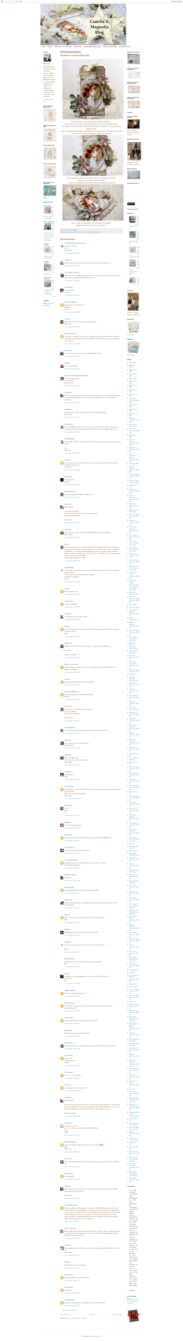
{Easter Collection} (132, 619)
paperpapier (68, 887)
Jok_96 (66, 740)
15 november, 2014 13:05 (72, 470)
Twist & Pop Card (138, 281)
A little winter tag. (53, 268)
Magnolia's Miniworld (132, 593)
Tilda (98, 232)
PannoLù (67, 805)
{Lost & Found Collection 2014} (134, 696)
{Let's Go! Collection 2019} (134, 1076)
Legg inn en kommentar (70, 1310)
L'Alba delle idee (69, 1205)
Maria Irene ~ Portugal (48, 278)
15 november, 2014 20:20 (72, 657)
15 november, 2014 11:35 (72, 417)
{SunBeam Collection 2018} (134, 719)
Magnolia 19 (133, 390)
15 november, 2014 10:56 (72, 402)
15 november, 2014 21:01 (72, 721)
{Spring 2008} (133, 1147)
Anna (66, 319)
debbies (66, 822)
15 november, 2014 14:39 (72, 523)
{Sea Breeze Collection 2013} (134, 780)
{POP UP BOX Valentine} (134, 1128)
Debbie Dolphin (69, 1142)
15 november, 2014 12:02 (72, 432)
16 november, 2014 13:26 (72, 880)
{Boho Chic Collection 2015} (134, 554)
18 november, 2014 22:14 (72, 1255)
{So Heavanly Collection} (133, 1139)
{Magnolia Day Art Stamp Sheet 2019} (134, 1099)
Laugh (131, 972)
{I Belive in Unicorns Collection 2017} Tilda (134, 1063)
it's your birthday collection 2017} (134, 990)
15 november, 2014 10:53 (72, 386)
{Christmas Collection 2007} (134, 684)
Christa (66, 614)
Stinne (66, 1186)
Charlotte (67, 900)
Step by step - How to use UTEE (63, 46)
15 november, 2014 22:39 (72, 748)
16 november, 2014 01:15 (72, 815)
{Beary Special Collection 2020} (134, 1011)
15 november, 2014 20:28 (72, 672)
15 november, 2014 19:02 (72, 619)
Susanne (67, 835)
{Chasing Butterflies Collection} (132, 678)
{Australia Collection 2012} (134, 858)
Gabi (65, 363)
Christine (67, 287)
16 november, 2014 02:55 (72, 841)
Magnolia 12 (133, 374)
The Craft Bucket (69, 860)
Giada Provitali (69, 875)
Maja (66, 929)
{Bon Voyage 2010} (133, 425)
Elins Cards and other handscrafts (75, 375)
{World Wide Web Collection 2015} (133, 959)
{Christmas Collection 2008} (134, 490)
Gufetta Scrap (68, 990)
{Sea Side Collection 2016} (134, 656)
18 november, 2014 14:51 (72, 1221)
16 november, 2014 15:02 (72, 908)
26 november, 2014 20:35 (72, 1306)
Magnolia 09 (133, 381)
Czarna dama (68, 727)
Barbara (67, 477)
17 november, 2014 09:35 (72, 1023)
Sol (65, 544)
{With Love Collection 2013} (134, 521)
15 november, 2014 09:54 (72, 312)
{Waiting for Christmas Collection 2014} (77, 232)
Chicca (66, 1085)
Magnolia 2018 (133, 980)
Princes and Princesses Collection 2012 (134, 528)
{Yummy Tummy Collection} (134, 481)
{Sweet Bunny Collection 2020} (134, 933)
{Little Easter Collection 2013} (134, 892)
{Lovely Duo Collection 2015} (134, 1092)
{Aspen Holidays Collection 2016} (134, 475)
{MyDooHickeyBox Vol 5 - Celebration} (134, 1114)
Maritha (66, 643)
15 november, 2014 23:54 (72, 779)
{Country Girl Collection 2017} (134, 809)
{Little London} (133, 753)
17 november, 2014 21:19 (72, 1065)
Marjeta (66, 942)
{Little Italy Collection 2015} (134, 898)
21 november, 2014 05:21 (72, 1293)
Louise (66, 460)
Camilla (47, 64)
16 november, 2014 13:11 (72, 868)
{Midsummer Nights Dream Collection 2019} (134, 1106)
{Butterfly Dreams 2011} (133, 504)
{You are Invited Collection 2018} (134, 786)
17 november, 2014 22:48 (72, 1116)
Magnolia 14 (93, 232)
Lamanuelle (68, 1300)
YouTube (131, 984)
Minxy (66, 1262)
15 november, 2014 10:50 (72, 356)
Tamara (66, 1123)
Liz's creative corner (70, 272)
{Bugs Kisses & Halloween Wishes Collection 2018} (134, 1025)
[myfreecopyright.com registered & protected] (133, 1303)
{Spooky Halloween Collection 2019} (134, 926)
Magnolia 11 (133, 365)
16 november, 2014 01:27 (72, 828)
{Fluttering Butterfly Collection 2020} (134, 816)
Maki (103, 223)
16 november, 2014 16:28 (72, 922)
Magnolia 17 (133, 405)
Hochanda (132, 850)
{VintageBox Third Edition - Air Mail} (133, 1173)
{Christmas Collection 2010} (134, 399)
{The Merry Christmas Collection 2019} (134, 1165)
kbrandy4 (67, 1030)
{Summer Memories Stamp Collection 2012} (134, 598)
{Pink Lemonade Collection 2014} (134, 768)
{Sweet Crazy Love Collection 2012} (134, 543)
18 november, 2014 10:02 (72, 1167)
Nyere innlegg (65, 1314)
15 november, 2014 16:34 (72, 607)
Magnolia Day (133, 792)
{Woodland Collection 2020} (134, 1179)
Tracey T (67, 350)
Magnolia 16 (133, 414)
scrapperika (68, 567)
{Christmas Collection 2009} (134, 429)
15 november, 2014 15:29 (72, 582)
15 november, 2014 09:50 (72, 295)
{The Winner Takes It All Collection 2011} (134, 663)
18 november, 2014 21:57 (72, 1238)
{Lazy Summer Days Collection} (134, 536)
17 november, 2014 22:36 (72, 1091)
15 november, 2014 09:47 (72, 280)
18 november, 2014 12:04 (72, 1198)
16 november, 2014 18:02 (72, 952)
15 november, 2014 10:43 (72, 344)
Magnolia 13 (133, 385)
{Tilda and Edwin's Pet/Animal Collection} (132, 645)
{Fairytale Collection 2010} (134, 448)
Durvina (67, 706)
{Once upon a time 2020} (133, 1124)
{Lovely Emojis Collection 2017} (134, 824)
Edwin (131, 378)
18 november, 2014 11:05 (72, 1179)
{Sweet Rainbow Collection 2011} (134, 515)
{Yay (130, 843)
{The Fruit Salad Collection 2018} (134, 939)
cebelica (66, 260)
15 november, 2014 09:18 (72, 266)
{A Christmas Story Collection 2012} (134, 549)
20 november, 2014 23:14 (72, 1280)
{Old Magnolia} (134, 1118)
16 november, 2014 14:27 (72, 893)
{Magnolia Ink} (133, 762)
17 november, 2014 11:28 (72, 1049)
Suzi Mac (67, 424)
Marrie (66, 504)
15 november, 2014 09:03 (72, 253)
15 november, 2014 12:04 (72, 453)
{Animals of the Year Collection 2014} (133, 568)
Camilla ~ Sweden (47, 262)
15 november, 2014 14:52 (72, 561)
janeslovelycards (69, 333)
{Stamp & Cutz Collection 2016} (134, 1152)
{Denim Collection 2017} (134, 865)
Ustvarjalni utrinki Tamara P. (73, 243)
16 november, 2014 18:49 (72, 967)
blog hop (131, 605)
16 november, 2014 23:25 (72, 1011)
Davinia (66, 392)
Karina (66, 1245)
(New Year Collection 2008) (134, 964)
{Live (130, 1089)
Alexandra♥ (68, 439)
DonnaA (67, 1159)
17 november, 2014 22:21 (72, 1078)
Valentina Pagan (69, 302)
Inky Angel (67, 786)
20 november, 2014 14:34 (72, 1268)
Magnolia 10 (133, 369)
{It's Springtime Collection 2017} (134, 1069)
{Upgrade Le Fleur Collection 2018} (134, 839)
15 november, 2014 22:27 (72, 733)
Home (43, 46)
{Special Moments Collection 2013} (134, 468)
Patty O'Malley (69, 491)
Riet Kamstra (68, 959)
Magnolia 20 (133, 485)
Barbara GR (68, 1003)
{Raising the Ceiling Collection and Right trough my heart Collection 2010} (134, 585)
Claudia (66, 772)
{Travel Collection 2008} (134, 946)
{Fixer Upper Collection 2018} (134, 1049)
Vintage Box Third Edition (133, 854)
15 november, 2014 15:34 (72, 594)
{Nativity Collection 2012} (134, 702)
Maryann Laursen (70, 664)
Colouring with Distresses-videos (92, 46)
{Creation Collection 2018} (134, 1034)
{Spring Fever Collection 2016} (134, 713)
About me (49, 46)
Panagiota (67, 1043)
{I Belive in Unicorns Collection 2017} (134, 624)
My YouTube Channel (124, 46)
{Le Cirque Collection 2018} (134, 886)
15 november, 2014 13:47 (72, 485)
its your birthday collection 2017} (134, 996)
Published (132, 463)
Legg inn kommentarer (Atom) (77, 1318)
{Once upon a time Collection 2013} (133, 638)
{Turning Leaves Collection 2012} (134, 561)
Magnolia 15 (133, 435)
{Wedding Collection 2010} (134, 419)
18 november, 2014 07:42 (72, 1135)
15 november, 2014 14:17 (72, 497)
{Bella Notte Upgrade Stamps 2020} (134, 1018)
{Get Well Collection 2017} (134, 690)
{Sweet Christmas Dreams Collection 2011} (134, 456)
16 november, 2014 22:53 (72, 996)
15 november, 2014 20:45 (72, 685)
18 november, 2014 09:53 (72, 1152)
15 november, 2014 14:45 (72, 537)
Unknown (67, 601)
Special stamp (133, 607)
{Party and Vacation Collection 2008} (134, 831)
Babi (97, 124)
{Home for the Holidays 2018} (134, 875)
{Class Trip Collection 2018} (134, 803)
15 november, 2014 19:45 (72, 636)
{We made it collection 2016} (134, 952)
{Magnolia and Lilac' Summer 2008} (133, 912)
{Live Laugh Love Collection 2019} (134, 905)
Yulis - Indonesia (49, 222)
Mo (65, 973)
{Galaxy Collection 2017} (134, 1055)
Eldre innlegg (118, 1314)
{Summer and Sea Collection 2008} (133, 1159)
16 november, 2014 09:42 (72, 853)
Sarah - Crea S (69, 1228)
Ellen (66, 626)
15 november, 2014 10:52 (72, 369)
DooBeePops (133, 970)
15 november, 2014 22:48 (72, 765)
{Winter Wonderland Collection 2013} (134, 497)
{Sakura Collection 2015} (134, 1132)
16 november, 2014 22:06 (72, 983)
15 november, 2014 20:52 (72, 699)
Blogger (98, 1336)
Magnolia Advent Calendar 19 (134, 670)
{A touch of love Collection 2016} (134, 1005)
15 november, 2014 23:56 (72, 798)
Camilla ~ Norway (47, 244)
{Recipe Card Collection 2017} (134, 774)
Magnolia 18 (133, 409)
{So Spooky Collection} (132, 709)
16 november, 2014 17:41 (72, 935)
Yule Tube (132, 986)
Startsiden (92, 1314)
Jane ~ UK (47, 205)
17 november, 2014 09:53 (72, 1036)
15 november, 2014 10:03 (72, 327)
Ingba (66, 679)
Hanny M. (67, 1274)
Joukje (66, 755)
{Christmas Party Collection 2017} (134, 797)
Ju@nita (67, 1097)
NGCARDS (68, 847)
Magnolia (97, 178)
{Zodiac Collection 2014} (134, 734)
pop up (131, 1002)
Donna (66, 529)
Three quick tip (77, 46)
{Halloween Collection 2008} (134, 748)
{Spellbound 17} (134, 1142)
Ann (65, 588)
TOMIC (131, 674)
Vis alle (54, 296)
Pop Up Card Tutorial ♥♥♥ (110, 46)
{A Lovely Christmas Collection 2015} (134, 741)
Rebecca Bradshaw (70, 692)
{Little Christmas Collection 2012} (134, 631)
